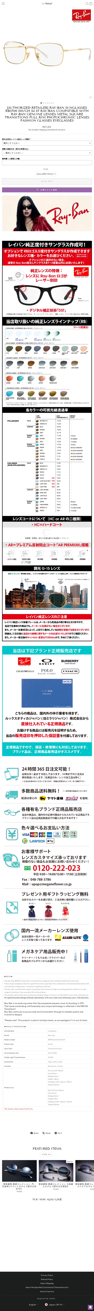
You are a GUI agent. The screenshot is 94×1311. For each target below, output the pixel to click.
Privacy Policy (47, 1275)
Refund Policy (47, 1279)
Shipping (42, 130)
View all (47, 1154)
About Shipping (47, 1283)
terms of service (47, 1291)
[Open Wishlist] (90, 1307)
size (46, 169)
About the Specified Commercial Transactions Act (47, 1287)
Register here (46, 1299)
